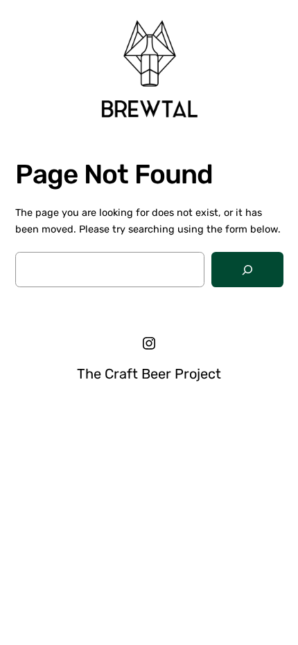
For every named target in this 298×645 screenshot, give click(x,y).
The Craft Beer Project (149, 373)
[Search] (247, 269)
